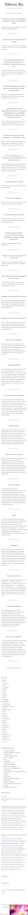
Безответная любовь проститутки (14, 215)
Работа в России (7, 807)
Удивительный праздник (14, 606)
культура (24, 834)
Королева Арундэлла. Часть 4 (11, 787)
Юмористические (6, 736)
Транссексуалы (6, 727)
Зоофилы (4, 688)
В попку (4, 681)
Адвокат (6, 785)
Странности (5, 722)
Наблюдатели (5, 699)
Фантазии (5, 729)
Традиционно (5, 725)
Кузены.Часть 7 (7, 776)
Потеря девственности (7, 709)
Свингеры (5, 715)
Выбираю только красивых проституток (14, 296)
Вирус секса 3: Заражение (14, 636)
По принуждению (6, 704)
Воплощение (7, 780)
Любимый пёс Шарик (13, 365)
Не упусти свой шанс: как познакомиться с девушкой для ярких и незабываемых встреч (14, 21)
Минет (4, 697)
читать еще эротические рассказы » (14, 668)
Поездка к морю (14, 426)
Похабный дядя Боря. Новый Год (12, 778)
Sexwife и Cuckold (6, 739)
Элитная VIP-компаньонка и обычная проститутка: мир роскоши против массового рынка (14, 88)
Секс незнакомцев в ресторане (14, 182)
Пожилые (5, 708)
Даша (14, 515)
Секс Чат (5, 680)
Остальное (5, 738)
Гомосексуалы (5, 683)
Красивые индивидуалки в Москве (14, 13)
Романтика (5, 713)
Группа (4, 685)
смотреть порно (5, 876)
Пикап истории (6, 703)
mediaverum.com (18, 889)
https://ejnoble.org (5, 883)
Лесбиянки (5, 695)
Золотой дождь (6, 687)
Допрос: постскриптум (9, 782)
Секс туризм (5, 717)
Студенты (5, 724)
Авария (6, 775)
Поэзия (4, 711)
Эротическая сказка (7, 734)
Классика (5, 694)
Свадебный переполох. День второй (12, 783)
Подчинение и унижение (8, 706)
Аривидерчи (14, 545)
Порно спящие (4, 799)
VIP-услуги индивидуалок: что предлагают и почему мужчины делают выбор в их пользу (14, 158)
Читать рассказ (14, 33)
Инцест (4, 692)
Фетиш (4, 731)
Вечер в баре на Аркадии (13, 198)
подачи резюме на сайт (18, 813)
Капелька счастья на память (14, 454)
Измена (4, 690)
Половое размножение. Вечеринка (14, 395)
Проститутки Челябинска (14, 340)
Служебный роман (6, 718)
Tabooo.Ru (13, 4)
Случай (4, 720)
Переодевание (5, 701)
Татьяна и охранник (14, 485)
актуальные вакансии (6, 818)
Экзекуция (5, 732)
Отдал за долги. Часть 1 (14, 576)
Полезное (5, 741)
